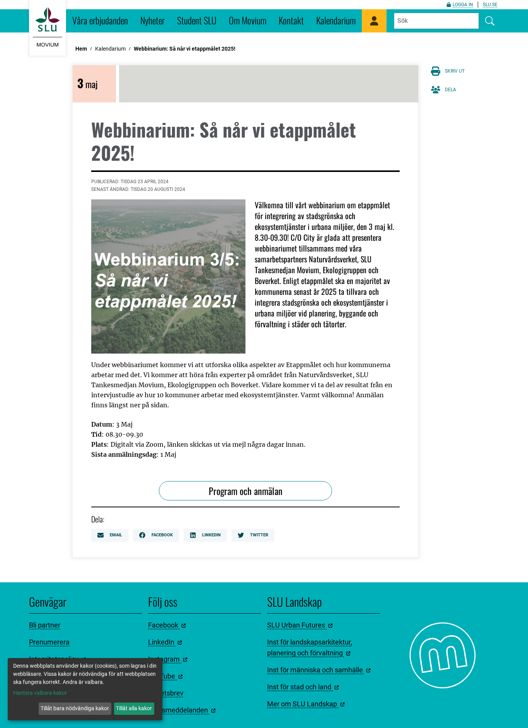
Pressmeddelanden (178, 710)
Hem (81, 49)
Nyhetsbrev (166, 693)
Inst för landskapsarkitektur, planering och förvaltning (309, 647)
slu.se (490, 4)
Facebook (162, 534)
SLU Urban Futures (297, 625)
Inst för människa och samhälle (315, 670)
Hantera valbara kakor (40, 693)
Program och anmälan (246, 491)
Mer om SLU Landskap (303, 704)
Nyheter (152, 20)
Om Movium (247, 20)
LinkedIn (211, 534)
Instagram (164, 659)
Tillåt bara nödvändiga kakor (75, 708)
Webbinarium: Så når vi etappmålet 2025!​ (184, 49)
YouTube (162, 676)
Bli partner (44, 625)
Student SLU (196, 20)
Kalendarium (336, 20)
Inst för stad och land (300, 687)
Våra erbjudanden (100, 20)
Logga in (463, 4)
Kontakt (291, 20)
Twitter (259, 534)
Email (116, 534)
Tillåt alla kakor (134, 708)
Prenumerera (49, 642)
